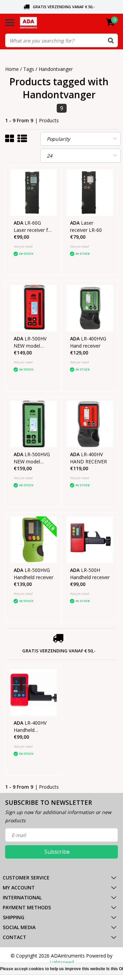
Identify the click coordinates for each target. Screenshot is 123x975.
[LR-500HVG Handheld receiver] (33, 539)
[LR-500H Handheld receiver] (90, 539)
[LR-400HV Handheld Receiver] (33, 692)
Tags (28, 69)
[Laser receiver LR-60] (90, 192)
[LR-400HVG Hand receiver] (90, 308)
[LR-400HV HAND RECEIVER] (90, 424)
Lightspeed (62, 962)
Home (12, 69)
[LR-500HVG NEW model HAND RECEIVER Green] (33, 424)
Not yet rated (23, 246)
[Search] (111, 40)
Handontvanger (56, 69)
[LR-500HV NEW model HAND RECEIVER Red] (33, 308)
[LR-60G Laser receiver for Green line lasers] (33, 192)
